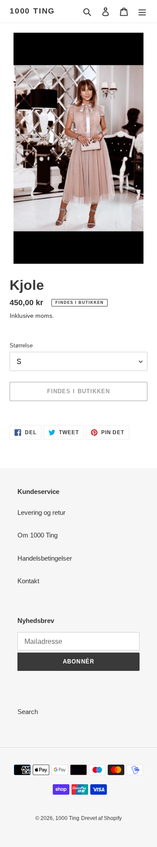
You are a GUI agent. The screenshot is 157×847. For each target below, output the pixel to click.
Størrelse (21, 345)
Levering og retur (41, 512)
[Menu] (142, 11)
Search (27, 711)
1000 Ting (32, 11)
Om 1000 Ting (37, 535)
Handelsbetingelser (44, 558)
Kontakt (28, 581)
